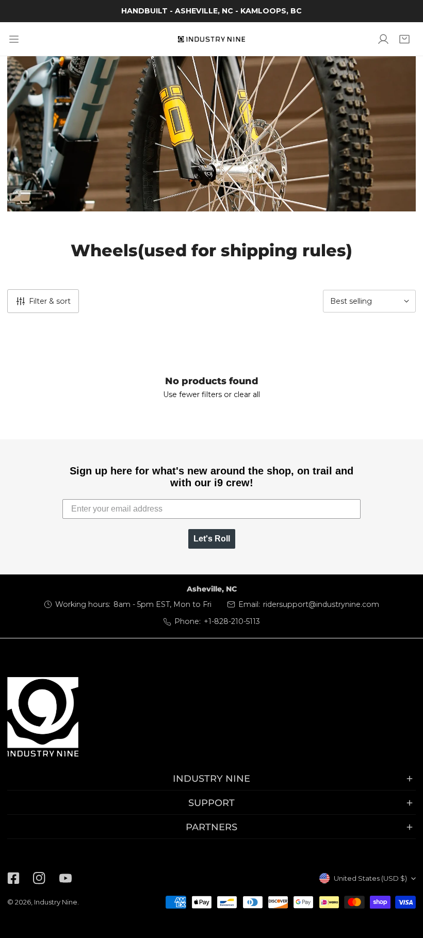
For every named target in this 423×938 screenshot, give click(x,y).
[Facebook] (13, 878)
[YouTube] (65, 878)
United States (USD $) (370, 878)
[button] (404, 39)
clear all (247, 394)
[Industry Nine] (211, 39)
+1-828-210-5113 (232, 621)
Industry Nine (55, 902)
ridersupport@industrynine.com (321, 604)
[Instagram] (39, 878)
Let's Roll (211, 538)
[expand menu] (14, 39)
